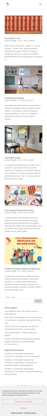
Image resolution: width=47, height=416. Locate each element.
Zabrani (23, 408)
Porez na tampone (33, 356)
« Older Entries (10, 297)
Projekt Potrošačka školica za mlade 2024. (22, 269)
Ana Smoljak (11, 40)
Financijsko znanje (12, 157)
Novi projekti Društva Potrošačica (19, 210)
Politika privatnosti (17, 413)
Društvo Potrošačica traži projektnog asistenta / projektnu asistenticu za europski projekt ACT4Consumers (22, 341)
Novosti (32, 40)
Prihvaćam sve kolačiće (24, 401)
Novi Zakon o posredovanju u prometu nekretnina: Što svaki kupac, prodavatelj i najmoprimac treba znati (23, 320)
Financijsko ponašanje (14, 98)
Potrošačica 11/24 (12, 38)
